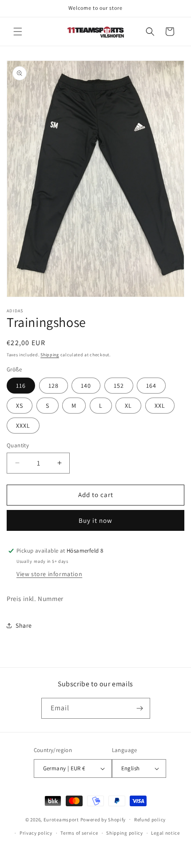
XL (128, 406)
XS (19, 406)
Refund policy (150, 819)
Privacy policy (36, 833)
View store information (49, 574)
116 (21, 386)
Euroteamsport (61, 819)
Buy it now (95, 520)
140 (86, 386)
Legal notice (165, 833)
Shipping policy (124, 833)
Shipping (49, 355)
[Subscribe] (140, 708)
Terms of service (79, 833)
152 (119, 386)
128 (53, 386)
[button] (18, 31)
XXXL (23, 426)
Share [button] (24, 625)
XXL (160, 406)
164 (151, 386)
